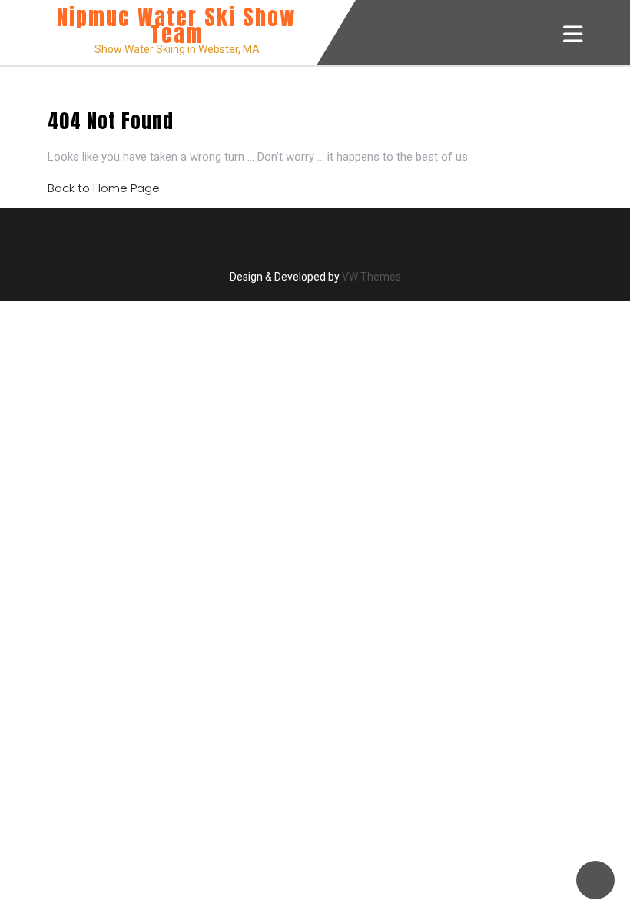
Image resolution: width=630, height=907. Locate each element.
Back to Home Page (104, 188)
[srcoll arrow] (595, 880)
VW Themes (370, 277)
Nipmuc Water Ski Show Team (177, 25)
